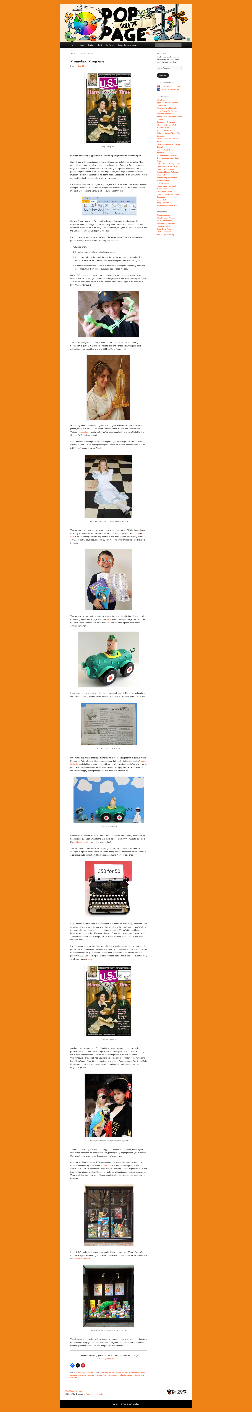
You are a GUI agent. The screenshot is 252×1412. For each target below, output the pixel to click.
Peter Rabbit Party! (164, 191)
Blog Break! (161, 100)
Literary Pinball (163, 183)
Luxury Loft (161, 200)
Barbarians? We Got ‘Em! (167, 205)
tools (76, 1377)
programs (88, 1375)
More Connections (164, 220)
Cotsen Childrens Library (170, 89)
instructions (135, 1372)
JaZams (103, 1165)
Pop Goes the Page (73, 1390)
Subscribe (163, 75)
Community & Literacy (166, 122)
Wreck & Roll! (162, 175)
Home (73, 45)
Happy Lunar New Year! (166, 186)
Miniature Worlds (164, 130)
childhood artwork (81, 842)
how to (127, 1372)
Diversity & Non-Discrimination (126, 1403)
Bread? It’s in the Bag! (166, 113)
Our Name (110, 45)
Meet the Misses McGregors (168, 172)
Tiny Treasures (163, 127)
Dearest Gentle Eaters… (166, 150)
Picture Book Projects (166, 223)
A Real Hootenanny (164, 188)
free (123, 1372)
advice (111, 1372)
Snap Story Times (164, 229)
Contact (91, 45)
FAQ (100, 45)
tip (139, 1375)
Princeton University (177, 1392)
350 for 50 (161, 152)
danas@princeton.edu (108, 1358)
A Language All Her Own (167, 155)
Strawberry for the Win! (166, 125)
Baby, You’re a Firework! (167, 108)
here (137, 533)
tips (142, 1375)
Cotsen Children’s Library (127, 45)
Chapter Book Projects (166, 218)
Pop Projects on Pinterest (170, 86)
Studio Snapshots (164, 231)
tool (71, 1377)
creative (118, 1372)
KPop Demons (163, 202)
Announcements (163, 215)
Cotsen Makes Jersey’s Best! (168, 163)
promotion (113, 1375)
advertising (104, 1372)
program (81, 1375)
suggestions (132, 1375)
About (82, 45)
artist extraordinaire (83, 1258)
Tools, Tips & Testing (85, 1372)
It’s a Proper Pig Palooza (167, 111)
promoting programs (100, 1375)
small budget (122, 1375)
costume (86, 431)
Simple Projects (163, 226)
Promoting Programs (87, 61)
